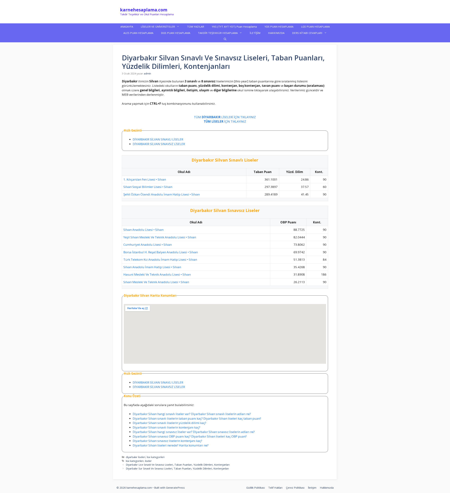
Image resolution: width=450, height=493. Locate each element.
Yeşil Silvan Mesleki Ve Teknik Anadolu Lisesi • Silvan (159, 237)
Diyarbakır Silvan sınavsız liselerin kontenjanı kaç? (167, 441)
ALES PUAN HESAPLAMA (138, 33)
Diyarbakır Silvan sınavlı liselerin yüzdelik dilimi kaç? (169, 423)
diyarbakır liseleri (135, 457)
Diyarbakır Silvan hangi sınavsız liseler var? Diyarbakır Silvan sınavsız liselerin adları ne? (194, 432)
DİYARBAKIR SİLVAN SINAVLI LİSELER (158, 139)
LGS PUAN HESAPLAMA (315, 26)
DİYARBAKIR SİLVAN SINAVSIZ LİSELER (159, 144)
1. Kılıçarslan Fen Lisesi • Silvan (144, 179)
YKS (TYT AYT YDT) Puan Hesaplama (234, 26)
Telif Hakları (275, 487)
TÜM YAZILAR (195, 26)
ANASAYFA (126, 26)
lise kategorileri (156, 457)
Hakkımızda (327, 487)
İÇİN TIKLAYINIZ (225, 121)
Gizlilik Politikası (255, 487)
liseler (148, 461)
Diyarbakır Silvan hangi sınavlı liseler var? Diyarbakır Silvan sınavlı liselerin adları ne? (192, 414)
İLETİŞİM (255, 33)
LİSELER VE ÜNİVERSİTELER (158, 26)
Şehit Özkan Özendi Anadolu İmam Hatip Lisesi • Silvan (161, 194)
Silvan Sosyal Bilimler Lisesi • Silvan (147, 187)
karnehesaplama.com (143, 10)
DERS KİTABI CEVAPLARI (307, 33)
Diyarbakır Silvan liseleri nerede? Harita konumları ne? (170, 445)
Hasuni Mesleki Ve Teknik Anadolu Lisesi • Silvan (157, 274)
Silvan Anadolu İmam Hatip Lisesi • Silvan (152, 267)
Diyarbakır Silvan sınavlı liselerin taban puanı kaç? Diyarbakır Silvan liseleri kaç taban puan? (197, 418)
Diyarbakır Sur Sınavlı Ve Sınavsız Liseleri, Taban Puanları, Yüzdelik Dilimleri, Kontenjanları (177, 468)
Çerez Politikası (295, 487)
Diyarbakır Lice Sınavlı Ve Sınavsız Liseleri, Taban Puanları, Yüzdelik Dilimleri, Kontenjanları (178, 464)
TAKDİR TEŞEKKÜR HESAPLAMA (218, 33)
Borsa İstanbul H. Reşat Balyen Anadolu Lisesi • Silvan (160, 252)
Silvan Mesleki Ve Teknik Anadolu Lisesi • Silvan (156, 282)
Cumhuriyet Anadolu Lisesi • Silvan (147, 245)
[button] (225, 39)
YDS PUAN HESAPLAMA (279, 26)
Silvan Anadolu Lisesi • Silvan (143, 230)
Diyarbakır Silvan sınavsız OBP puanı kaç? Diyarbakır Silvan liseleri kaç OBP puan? (190, 436)
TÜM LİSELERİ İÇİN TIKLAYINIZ (225, 117)
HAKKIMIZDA (276, 33)
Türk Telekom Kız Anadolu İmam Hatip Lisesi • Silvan (160, 259)
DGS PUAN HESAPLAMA (175, 33)
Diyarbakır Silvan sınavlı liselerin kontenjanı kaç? (166, 427)
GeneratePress (175, 487)
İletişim (312, 487)
